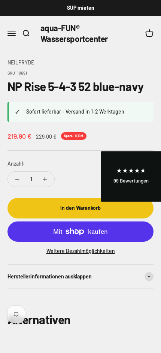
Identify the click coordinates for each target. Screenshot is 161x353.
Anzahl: (16, 163)
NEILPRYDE (20, 62)
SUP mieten (80, 7)
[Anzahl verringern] (17, 179)
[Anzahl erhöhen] (45, 179)
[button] (131, 176)
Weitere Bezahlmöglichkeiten (80, 251)
